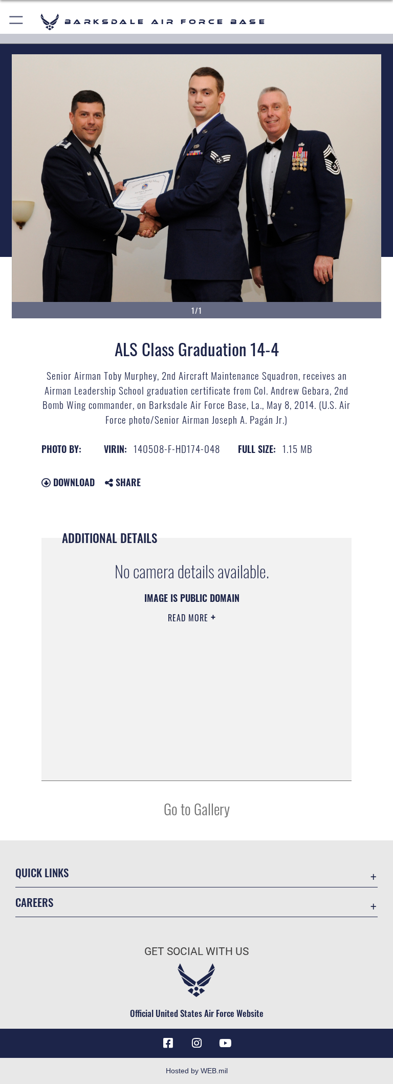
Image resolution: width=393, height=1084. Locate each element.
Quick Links (42, 872)
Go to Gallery (197, 808)
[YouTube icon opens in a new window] (225, 1043)
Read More (189, 618)
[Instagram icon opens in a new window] (196, 1043)
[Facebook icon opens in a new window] (168, 1043)
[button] (16, 22)
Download (73, 482)
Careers (34, 902)
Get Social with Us (196, 951)
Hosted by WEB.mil (197, 1071)
